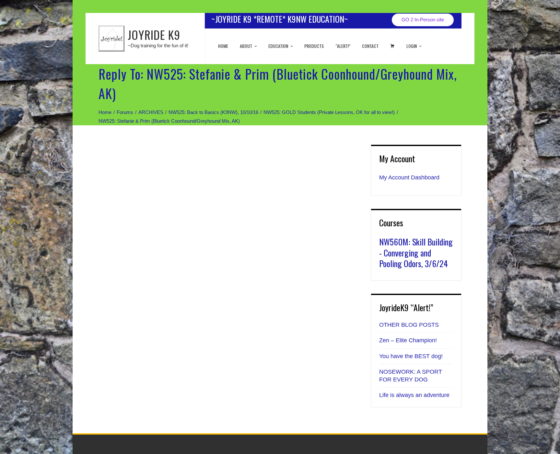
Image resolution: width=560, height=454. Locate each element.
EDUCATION (278, 45)
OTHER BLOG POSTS (409, 325)
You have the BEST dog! (411, 356)
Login (411, 45)
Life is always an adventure (414, 395)
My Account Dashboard (409, 177)
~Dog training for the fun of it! (158, 45)
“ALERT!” (342, 45)
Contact (370, 45)
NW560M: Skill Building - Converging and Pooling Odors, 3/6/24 (416, 252)
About (246, 45)
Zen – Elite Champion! (408, 340)
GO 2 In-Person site (423, 19)
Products (314, 45)
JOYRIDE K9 (154, 34)
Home (223, 45)
